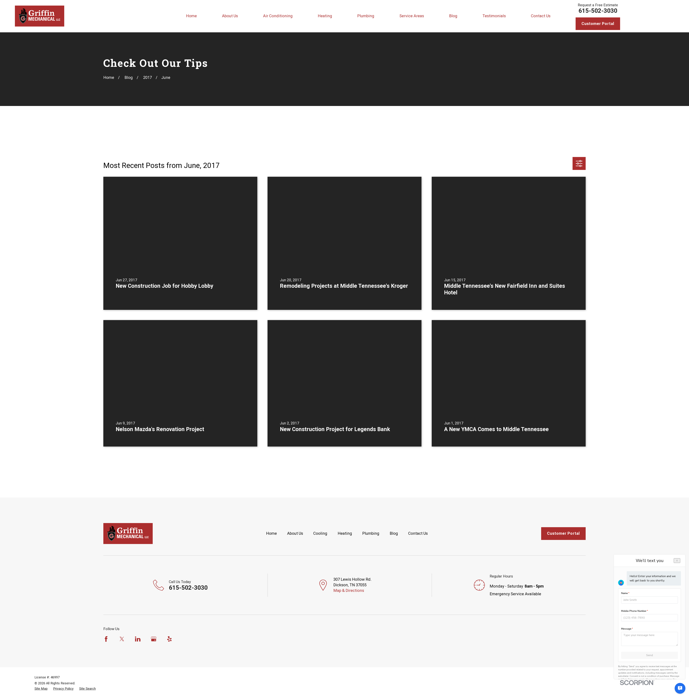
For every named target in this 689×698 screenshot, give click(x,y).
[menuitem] (41, 688)
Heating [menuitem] (325, 16)
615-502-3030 (597, 10)
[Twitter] (122, 639)
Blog (394, 533)
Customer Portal (598, 23)
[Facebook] (106, 639)
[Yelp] (169, 639)
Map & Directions (348, 590)
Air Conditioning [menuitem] (278, 16)
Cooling (320, 533)
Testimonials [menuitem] (494, 16)
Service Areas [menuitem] (411, 16)
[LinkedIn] (137, 639)
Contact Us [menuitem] (540, 16)
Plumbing (370, 533)
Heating (345, 533)
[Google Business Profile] (153, 639)
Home (271, 533)
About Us (295, 533)
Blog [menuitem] (453, 16)
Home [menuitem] (191, 16)
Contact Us (418, 533)
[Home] (39, 16)
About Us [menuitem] (230, 16)
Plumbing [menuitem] (365, 16)
